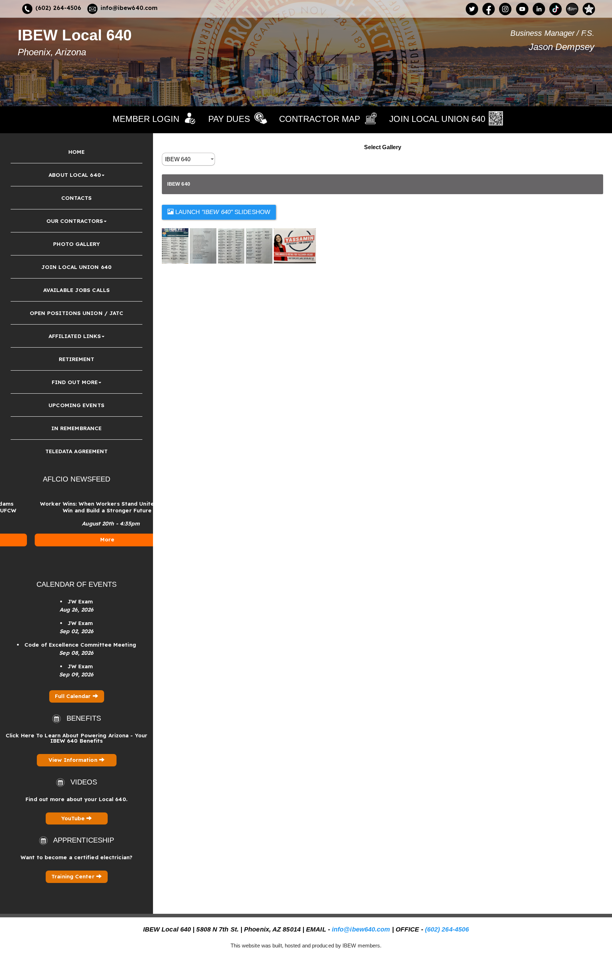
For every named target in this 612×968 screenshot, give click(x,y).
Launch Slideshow (222, 212)
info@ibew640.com (129, 7)
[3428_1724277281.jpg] (176, 245)
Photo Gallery (76, 244)
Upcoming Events (76, 405)
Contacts (76, 198)
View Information (74, 759)
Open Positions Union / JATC (77, 313)
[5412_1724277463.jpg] (260, 245)
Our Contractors (74, 221)
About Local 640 (75, 174)
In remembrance (76, 428)
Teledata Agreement (76, 451)
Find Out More (75, 382)
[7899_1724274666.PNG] (295, 245)
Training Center (73, 876)
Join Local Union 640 (76, 267)
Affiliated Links (75, 336)
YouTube (74, 818)
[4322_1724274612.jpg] (204, 245)
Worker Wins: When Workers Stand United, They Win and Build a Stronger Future (82, 507)
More (82, 539)
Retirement (77, 359)
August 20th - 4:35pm (86, 523)
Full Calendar (73, 696)
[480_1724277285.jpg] (232, 245)
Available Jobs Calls (76, 290)
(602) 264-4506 (58, 7)
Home (76, 151)
